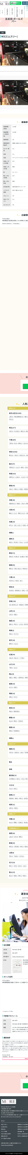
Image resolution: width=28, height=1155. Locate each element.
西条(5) (15, 721)
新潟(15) (11, 846)
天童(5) (15, 614)
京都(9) (18, 503)
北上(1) (16, 643)
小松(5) (24, 866)
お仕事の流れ (7, 11)
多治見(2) (11, 590)
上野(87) (11, 416)
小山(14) (17, 467)
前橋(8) (21, 489)
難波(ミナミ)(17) (13, 513)
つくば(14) (23, 477)
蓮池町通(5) (17, 711)
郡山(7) (16, 624)
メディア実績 (4, 1131)
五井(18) (25, 443)
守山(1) (21, 542)
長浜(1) (11, 542)
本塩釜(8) (21, 604)
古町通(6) (16, 846)
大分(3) (11, 788)
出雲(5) (15, 687)
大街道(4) (20, 721)
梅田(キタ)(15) (21, 513)
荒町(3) (20, 875)
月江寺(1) (21, 856)
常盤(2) (11, 677)
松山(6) (11, 721)
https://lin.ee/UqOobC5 (15, 1117)
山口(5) (15, 667)
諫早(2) (21, 798)
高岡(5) (15, 875)
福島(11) (11, 624)
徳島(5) (11, 731)
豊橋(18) (11, 556)
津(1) (21, 580)
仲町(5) (22, 846)
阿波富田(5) (17, 731)
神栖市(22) (12, 477)
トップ (2, 12)
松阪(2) (17, 580)
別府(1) (15, 788)
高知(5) (11, 711)
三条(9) (23, 503)
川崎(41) (16, 455)
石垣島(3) (20, 822)
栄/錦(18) (16, 556)
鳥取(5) (11, 697)
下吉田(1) (16, 856)
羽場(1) (23, 590)
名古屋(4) (22, 556)
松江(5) (11, 687)
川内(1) (23, 779)
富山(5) (11, 875)
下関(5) (11, 667)
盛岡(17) (11, 643)
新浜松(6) (25, 568)
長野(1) (21, 836)
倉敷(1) (15, 677)
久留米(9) (16, 752)
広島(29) (11, 658)
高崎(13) (16, 489)
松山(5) (11, 822)
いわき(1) (21, 624)
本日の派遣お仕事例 (6, 1134)
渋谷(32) (11, 419)
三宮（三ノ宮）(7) (18, 525)
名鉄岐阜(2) (18, 590)
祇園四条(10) (12, 503)
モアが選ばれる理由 (17, 12)
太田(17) (11, 489)
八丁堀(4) (21, 658)
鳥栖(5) (16, 808)
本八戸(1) (16, 634)
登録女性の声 (4, 1136)
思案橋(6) (11, 798)
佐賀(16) (11, 808)
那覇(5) (15, 822)
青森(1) (11, 634)
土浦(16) (17, 477)
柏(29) (15, 443)
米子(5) (15, 697)
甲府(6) (11, 856)
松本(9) (16, 836)
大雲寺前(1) (21, 677)
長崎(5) (17, 798)
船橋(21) (20, 443)
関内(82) (11, 455)
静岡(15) (11, 568)
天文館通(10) (12, 779)
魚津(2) (24, 875)
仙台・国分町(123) (13, 604)
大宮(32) (11, 431)
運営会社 (21, 11)
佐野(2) (22, 467)
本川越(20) (17, 431)
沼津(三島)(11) (18, 568)
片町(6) (15, 866)
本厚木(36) (22, 455)
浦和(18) (23, 431)
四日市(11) (12, 580)
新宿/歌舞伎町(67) (19, 416)
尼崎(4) (24, 525)
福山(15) (16, 658)
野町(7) (11, 866)
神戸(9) (11, 525)
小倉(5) (22, 752)
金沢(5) (20, 866)
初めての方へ (12, 11)
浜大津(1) (16, 542)
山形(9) (11, 614)
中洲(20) (11, 752)
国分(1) (18, 779)
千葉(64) (11, 443)
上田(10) (11, 836)
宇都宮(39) (12, 467)
